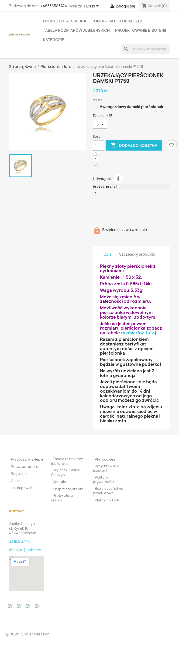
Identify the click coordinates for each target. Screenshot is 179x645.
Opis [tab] (107, 254)
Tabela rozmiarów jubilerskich (76, 30)
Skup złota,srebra (68, 489)
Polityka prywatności (103, 479)
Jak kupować (21, 488)
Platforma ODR (107, 500)
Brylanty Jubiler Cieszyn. (65, 472)
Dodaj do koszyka (133, 145)
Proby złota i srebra (64, 21)
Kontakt (59, 481)
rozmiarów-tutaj (138, 333)
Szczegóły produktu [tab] (137, 254)
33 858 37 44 (19, 541)
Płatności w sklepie (27, 459)
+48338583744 (53, 5)
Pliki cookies (105, 459)
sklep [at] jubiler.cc (25, 549)
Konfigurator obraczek (117, 21)
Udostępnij (118, 178)
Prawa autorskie (24, 466)
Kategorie (53, 39)
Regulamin (20, 473)
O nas (16, 481)
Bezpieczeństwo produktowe (108, 490)
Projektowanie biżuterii (140, 30)
